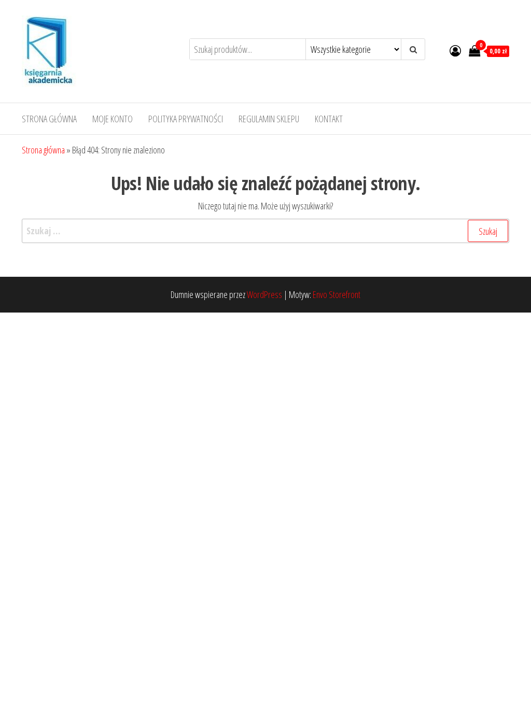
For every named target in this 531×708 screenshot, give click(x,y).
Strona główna (49, 118)
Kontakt (329, 118)
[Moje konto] (455, 50)
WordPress (264, 294)
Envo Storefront (336, 294)
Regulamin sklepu (269, 118)
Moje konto (112, 118)
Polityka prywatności (185, 118)
